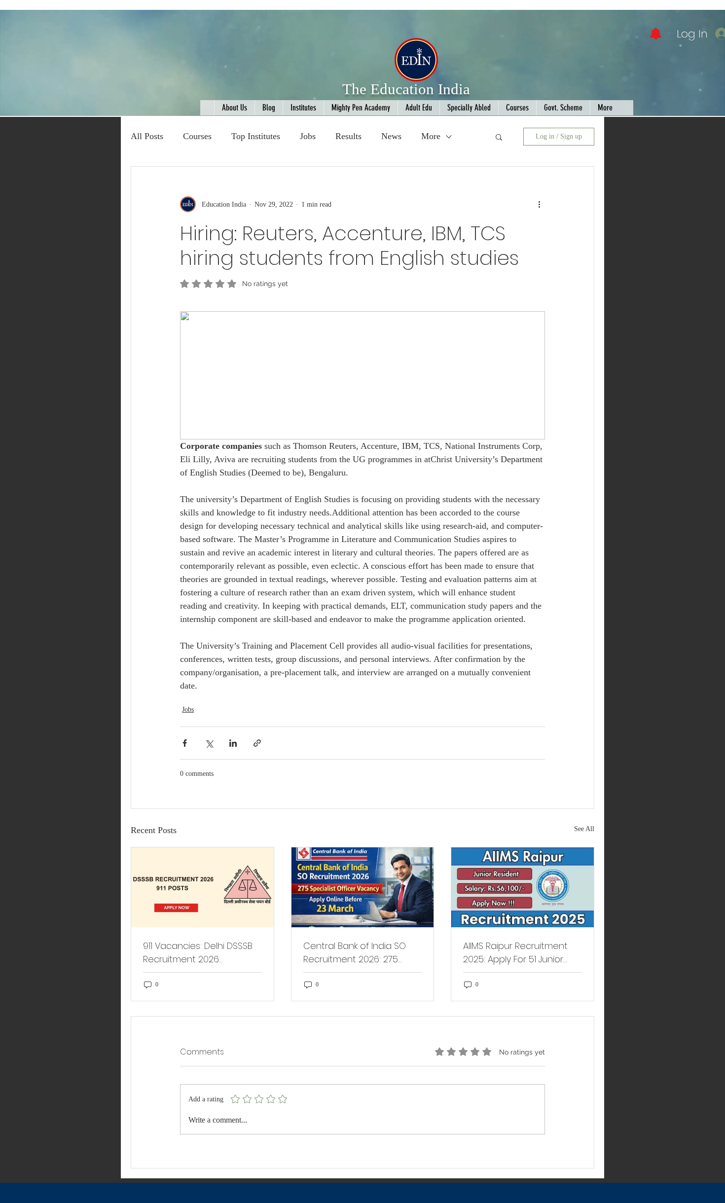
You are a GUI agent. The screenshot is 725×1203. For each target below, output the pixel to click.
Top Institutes (255, 136)
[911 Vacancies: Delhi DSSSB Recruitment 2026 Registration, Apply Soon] (202, 887)
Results (348, 136)
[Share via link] (257, 743)
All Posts (147, 136)
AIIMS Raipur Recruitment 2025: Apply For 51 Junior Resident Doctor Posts (515, 953)
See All (584, 829)
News (391, 136)
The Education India (406, 89)
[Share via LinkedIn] (233, 743)
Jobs (308, 136)
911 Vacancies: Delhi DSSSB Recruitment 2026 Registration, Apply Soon (198, 953)
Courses (197, 136)
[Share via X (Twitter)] (209, 743)
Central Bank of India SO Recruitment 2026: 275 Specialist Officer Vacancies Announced (354, 953)
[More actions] (539, 204)
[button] (499, 137)
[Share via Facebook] (184, 743)
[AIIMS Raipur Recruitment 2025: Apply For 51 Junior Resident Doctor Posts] (522, 887)
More (430, 136)
